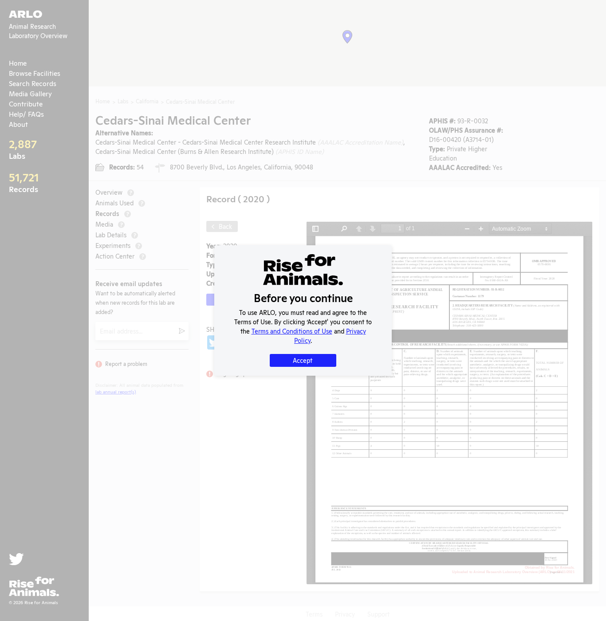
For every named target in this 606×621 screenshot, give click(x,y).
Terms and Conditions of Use (292, 330)
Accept (302, 360)
